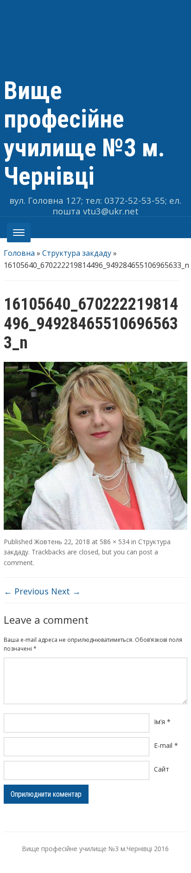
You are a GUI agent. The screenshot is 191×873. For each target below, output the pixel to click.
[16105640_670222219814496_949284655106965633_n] (95, 445)
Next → (66, 591)
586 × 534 (114, 541)
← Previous (26, 591)
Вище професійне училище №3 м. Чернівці (84, 133)
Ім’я (162, 721)
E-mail (166, 745)
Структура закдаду (76, 253)
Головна (19, 253)
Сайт (161, 769)
